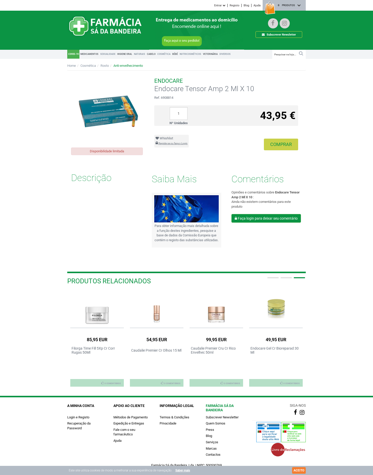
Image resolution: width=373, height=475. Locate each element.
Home (71, 66)
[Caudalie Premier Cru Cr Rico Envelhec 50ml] (216, 308)
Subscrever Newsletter (281, 34)
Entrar (218, 5)
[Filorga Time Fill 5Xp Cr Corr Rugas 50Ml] (97, 308)
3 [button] (298, 279)
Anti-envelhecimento (128, 66)
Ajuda (257, 5)
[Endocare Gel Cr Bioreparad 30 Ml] (276, 308)
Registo (234, 5)
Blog (246, 5)
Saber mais (182, 470)
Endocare (168, 81)
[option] (97, 338)
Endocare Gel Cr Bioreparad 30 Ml (274, 350)
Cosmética (88, 66)
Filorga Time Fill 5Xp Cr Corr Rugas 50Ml (93, 350)
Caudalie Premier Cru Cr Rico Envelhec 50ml (213, 350)
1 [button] (272, 279)
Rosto (104, 66)
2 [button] (285, 279)
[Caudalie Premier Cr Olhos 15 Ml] (156, 308)
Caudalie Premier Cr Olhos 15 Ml (156, 350)
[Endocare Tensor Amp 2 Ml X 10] (107, 109)
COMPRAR (281, 144)
